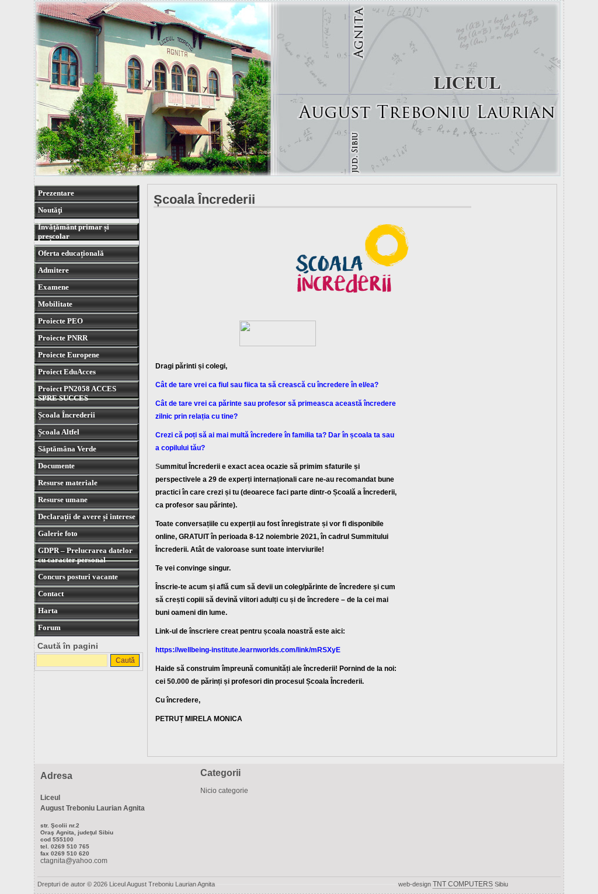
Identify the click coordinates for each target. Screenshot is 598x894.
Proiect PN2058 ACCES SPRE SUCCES (77, 393)
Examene (53, 287)
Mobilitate (55, 304)
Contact (51, 593)
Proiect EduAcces (67, 371)
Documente (56, 465)
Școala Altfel (58, 431)
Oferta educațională (71, 253)
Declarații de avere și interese (86, 516)
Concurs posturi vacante (78, 576)
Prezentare (56, 193)
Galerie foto (58, 533)
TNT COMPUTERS (463, 884)
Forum (49, 627)
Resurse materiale (68, 482)
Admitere (53, 270)
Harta (48, 610)
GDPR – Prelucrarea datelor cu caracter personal (85, 555)
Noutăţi (50, 210)
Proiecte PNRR (63, 337)
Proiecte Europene (68, 354)
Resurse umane (63, 499)
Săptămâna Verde (67, 448)
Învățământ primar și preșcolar (73, 231)
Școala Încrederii (66, 415)
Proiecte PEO (60, 320)
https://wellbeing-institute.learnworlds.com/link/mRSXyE (247, 649)
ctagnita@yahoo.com (73, 861)
